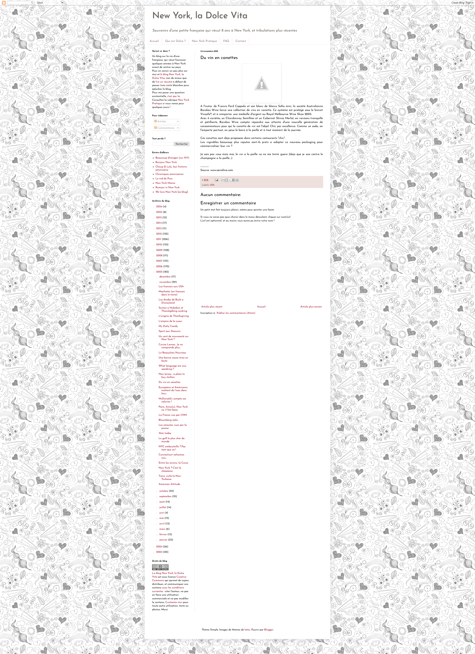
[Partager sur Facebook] (233, 180)
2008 (159, 255)
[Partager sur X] (230, 180)
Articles (161, 121)
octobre (164, 491)
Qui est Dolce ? (175, 41)
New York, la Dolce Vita (200, 15)
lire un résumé (164, 81)
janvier (163, 539)
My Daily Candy (168, 326)
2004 (159, 546)
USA (212, 185)
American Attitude (169, 484)
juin (162, 512)
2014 (159, 223)
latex (247, 629)
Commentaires (165, 128)
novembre (165, 282)
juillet (163, 507)
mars (162, 529)
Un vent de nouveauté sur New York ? (174, 338)
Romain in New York (167, 187)
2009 (159, 250)
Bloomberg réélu (168, 420)
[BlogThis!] (226, 180)
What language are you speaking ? (172, 367)
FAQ (226, 41)
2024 (159, 206)
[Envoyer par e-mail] (223, 180)
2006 (159, 266)
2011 (159, 239)
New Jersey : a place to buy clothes (172, 376)
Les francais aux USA (171, 286)
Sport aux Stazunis (170, 331)
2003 (159, 552)
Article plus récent (211, 306)
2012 (159, 234)
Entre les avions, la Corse (173, 463)
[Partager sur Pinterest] (237, 180)
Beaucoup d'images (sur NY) (172, 158)
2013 (159, 228)
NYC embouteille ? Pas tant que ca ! (172, 448)
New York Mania (165, 183)
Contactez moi (173, 602)
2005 (159, 272)
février (163, 534)
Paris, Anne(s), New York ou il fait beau (173, 408)
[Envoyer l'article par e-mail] (216, 180)
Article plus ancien (311, 306)
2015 (159, 217)
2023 (159, 212)
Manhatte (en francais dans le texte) (172, 293)
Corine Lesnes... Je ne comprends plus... (171, 346)
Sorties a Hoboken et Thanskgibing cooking (173, 309)
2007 (159, 261)
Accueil (154, 41)
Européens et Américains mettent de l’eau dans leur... (173, 390)
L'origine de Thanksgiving (174, 316)
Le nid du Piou (164, 178)
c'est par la (173, 96)
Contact (240, 41)
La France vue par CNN (173, 415)
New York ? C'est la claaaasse (170, 469)
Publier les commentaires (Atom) (236, 313)
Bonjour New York (166, 162)
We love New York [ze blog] (171, 192)
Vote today (165, 433)
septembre (165, 496)
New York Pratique (204, 41)
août (162, 501)
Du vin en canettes (169, 382)
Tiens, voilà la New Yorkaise (170, 478)
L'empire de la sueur (170, 321)
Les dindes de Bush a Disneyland (171, 301)
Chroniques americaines (169, 174)
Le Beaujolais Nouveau (172, 352)
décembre (165, 276)
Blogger (268, 629)
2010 (159, 244)
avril (162, 523)
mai (162, 518)
